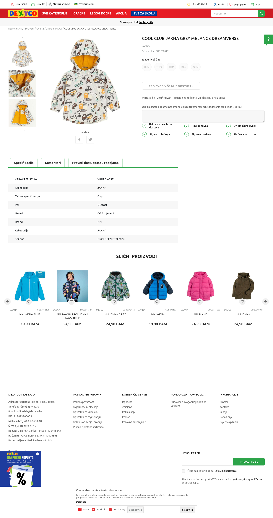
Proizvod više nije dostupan (171, 86)
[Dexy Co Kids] (23, 13)
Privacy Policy (243, 479)
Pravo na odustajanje (134, 422)
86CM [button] (183, 67)
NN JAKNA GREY (115, 314)
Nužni (86, 510)
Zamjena (127, 407)
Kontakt (224, 407)
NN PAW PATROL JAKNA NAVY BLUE (72, 316)
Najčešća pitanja (229, 422)
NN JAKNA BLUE (29, 314)
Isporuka (127, 402)
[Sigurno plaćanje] (144, 133)
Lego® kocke (100, 13)
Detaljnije (81, 502)
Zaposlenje (226, 417)
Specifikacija (24, 162)
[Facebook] (79, 139)
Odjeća (40, 28)
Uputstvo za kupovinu (85, 412)
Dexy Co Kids (15, 28)
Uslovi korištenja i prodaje (88, 422)
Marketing (119, 510)
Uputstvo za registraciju (87, 417)
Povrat (126, 417)
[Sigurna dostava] (186, 133)
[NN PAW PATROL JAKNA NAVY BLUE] (72, 286)
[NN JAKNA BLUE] (30, 286)
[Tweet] (90, 139)
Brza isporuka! (129, 22)
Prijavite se (249, 461)
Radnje (224, 412)
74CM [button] (159, 67)
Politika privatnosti (84, 402)
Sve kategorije (55, 13)
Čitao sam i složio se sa (212, 471)
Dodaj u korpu (32, 345)
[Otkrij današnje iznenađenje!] (20, 470)
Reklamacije (129, 412)
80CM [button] (171, 67)
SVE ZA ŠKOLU (144, 13)
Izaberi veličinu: (151, 59)
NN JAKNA (158, 314)
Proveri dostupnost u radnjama (95, 162)
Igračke (78, 13)
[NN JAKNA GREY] (115, 286)
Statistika (102, 510)
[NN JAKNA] (158, 286)
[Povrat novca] (186, 125)
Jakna (49, 28)
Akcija (121, 13)
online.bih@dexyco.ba (29, 411)
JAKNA (58, 28)
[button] (29, 301)
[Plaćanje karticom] (228, 133)
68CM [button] (147, 67)
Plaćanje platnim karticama (88, 427)
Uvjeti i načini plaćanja (85, 407)
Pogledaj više (146, 22)
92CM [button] (196, 67)
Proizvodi (29, 28)
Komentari (53, 162)
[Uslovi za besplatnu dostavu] (144, 125)
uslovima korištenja (226, 470)
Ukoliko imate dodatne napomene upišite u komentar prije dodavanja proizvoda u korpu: (192, 106)
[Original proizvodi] (228, 125)
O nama (224, 402)
